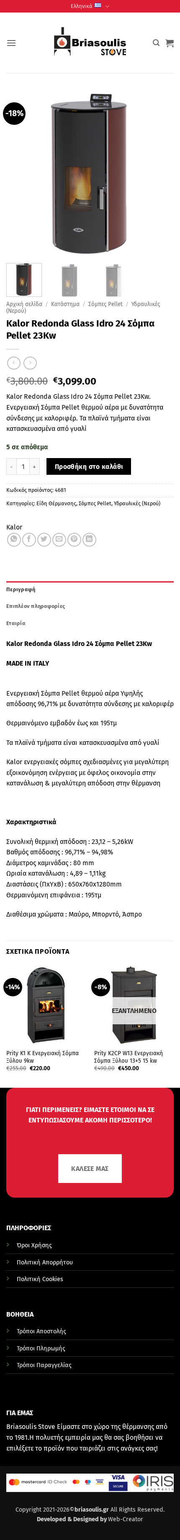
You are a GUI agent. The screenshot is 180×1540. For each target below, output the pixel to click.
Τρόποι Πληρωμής (41, 1348)
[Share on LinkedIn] (89, 540)
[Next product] (13, 363)
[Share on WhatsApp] (14, 540)
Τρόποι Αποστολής (41, 1331)
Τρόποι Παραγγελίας (44, 1365)
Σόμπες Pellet (105, 304)
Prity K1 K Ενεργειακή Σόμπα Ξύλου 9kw (42, 1057)
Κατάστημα (65, 304)
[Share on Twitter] (44, 540)
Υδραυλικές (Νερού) (137, 503)
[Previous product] (29, 363)
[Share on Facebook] (29, 540)
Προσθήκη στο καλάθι (89, 467)
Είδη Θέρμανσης (56, 503)
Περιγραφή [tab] (20, 589)
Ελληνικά (82, 6)
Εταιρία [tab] (16, 623)
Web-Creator (125, 1519)
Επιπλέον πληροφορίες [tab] (35, 606)
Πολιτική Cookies (40, 1279)
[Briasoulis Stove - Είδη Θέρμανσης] (90, 43)
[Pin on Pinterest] (74, 540)
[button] (11, 43)
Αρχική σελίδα (24, 304)
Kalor (14, 527)
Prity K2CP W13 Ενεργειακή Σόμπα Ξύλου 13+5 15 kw (128, 1057)
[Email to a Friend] (59, 540)
